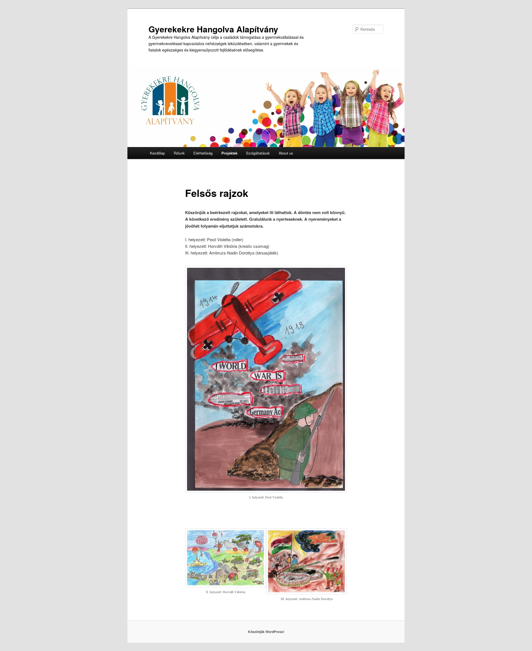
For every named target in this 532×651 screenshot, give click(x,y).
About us (286, 153)
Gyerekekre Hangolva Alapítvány (213, 29)
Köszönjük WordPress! (266, 631)
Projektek (229, 153)
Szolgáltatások (258, 153)
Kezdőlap (157, 153)
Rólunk (179, 153)
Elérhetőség (203, 153)
